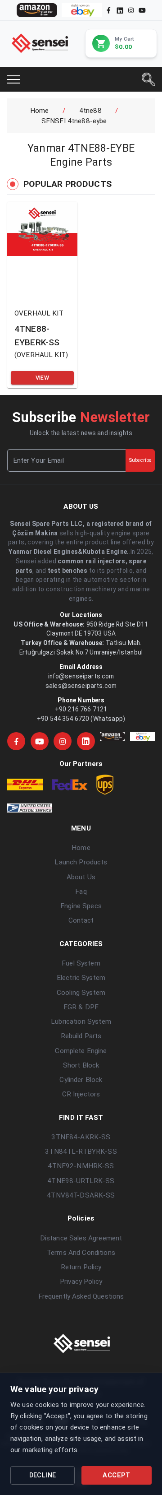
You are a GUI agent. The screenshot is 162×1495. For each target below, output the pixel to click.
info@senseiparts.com (81, 676)
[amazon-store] (37, 10)
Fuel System (81, 963)
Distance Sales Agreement (81, 1238)
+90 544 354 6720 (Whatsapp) (81, 718)
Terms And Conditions (81, 1253)
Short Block (81, 1065)
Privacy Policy (81, 1281)
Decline (42, 1475)
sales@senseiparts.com (81, 685)
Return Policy (81, 1267)
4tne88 (90, 111)
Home (39, 111)
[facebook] (109, 10)
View (42, 377)
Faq (80, 891)
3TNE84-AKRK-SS (80, 1137)
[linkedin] (119, 10)
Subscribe (140, 460)
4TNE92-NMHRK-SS (81, 1166)
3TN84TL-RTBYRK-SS (81, 1151)
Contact (81, 920)
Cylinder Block (80, 1080)
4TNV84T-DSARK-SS (81, 1195)
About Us (81, 877)
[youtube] (142, 10)
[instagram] (131, 10)
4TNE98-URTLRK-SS (80, 1181)
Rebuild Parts (81, 1036)
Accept (116, 1475)
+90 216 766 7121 (81, 709)
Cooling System (81, 993)
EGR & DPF (81, 1007)
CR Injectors (81, 1094)
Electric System (81, 978)
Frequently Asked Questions (81, 1296)
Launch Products (80, 862)
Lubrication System (81, 1021)
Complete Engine (81, 1051)
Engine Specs (81, 906)
